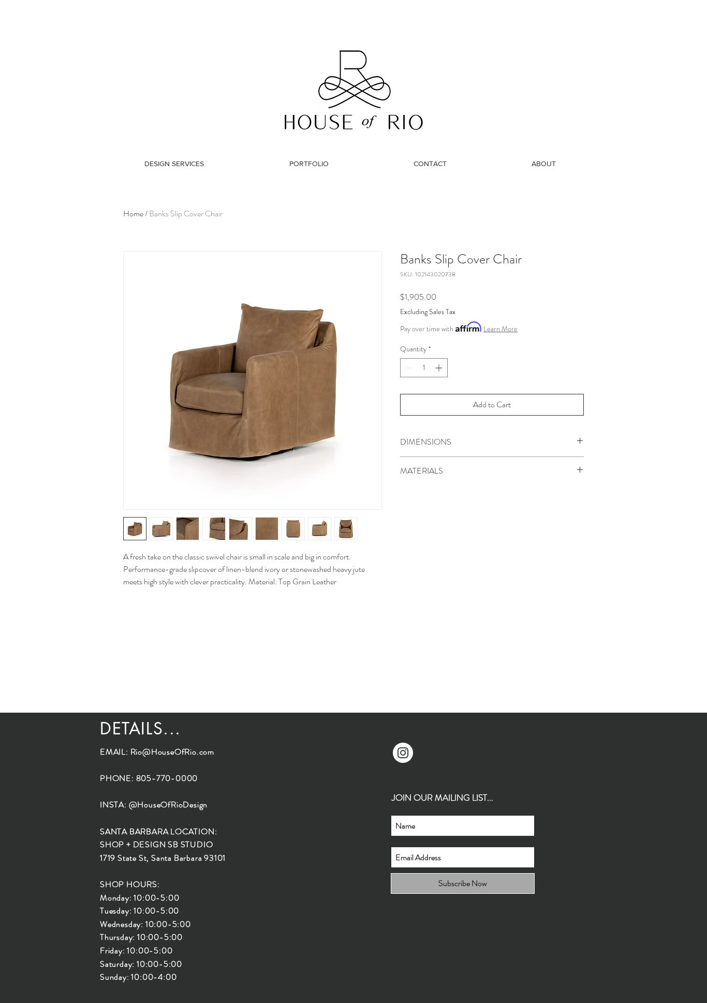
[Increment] (439, 368)
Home (133, 213)
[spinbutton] (424, 368)
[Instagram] (403, 753)
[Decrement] (408, 368)
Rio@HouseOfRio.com (172, 752)
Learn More (500, 328)
